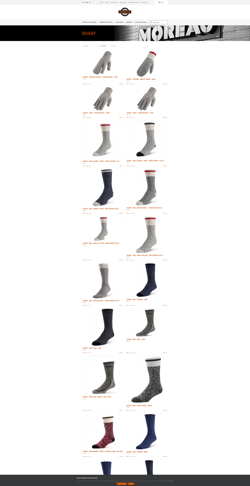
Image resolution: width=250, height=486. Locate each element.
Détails (122, 83)
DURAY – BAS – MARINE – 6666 (137, 452)
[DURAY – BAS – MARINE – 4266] (147, 280)
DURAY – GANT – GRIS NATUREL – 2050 (96, 113)
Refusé (131, 483)
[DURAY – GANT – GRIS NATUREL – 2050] (103, 98)
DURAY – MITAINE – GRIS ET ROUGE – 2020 (141, 79)
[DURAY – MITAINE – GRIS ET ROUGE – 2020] (147, 64)
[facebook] (82, 2)
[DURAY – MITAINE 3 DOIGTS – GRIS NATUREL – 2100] (103, 63)
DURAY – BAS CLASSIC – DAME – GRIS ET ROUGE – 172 (101, 161)
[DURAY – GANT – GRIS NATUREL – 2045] (147, 98)
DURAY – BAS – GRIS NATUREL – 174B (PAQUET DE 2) (144, 208)
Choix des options (87, 83)
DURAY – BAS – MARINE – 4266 (137, 299)
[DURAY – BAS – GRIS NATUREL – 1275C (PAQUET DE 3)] (103, 280)
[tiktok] (89, 2)
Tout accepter (121, 483)
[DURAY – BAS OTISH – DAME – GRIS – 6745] (103, 375)
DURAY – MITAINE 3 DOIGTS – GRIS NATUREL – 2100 (100, 77)
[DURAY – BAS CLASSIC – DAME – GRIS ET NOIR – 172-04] (147, 139)
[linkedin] (87, 2)
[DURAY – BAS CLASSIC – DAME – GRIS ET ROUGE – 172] (103, 140)
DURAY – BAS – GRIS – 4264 (92, 348)
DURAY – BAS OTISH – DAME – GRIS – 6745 (97, 397)
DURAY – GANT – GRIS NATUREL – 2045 (140, 113)
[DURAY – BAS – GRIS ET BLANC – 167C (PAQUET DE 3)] (147, 234)
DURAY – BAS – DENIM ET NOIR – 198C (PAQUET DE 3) (100, 209)
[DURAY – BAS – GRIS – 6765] (147, 322)
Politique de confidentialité (168, 480)
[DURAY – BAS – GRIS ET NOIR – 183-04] (147, 379)
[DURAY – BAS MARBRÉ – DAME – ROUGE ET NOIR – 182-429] (103, 431)
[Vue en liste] (114, 46)
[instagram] (84, 2)
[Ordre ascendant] (96, 46)
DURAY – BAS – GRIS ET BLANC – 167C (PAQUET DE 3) (145, 255)
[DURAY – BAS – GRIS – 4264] (103, 327)
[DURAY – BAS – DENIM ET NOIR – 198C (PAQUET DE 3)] (103, 187)
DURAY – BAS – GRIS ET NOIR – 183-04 (139, 406)
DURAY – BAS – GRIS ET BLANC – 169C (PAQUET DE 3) (101, 243)
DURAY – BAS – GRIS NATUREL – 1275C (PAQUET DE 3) (101, 301)
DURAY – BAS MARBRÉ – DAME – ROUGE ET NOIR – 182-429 (102, 451)
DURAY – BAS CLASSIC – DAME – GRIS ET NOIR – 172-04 (145, 161)
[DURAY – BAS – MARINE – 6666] (147, 431)
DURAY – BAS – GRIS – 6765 (136, 339)
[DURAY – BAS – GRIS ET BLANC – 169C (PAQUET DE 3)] (103, 228)
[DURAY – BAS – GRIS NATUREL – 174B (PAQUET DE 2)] (147, 187)
